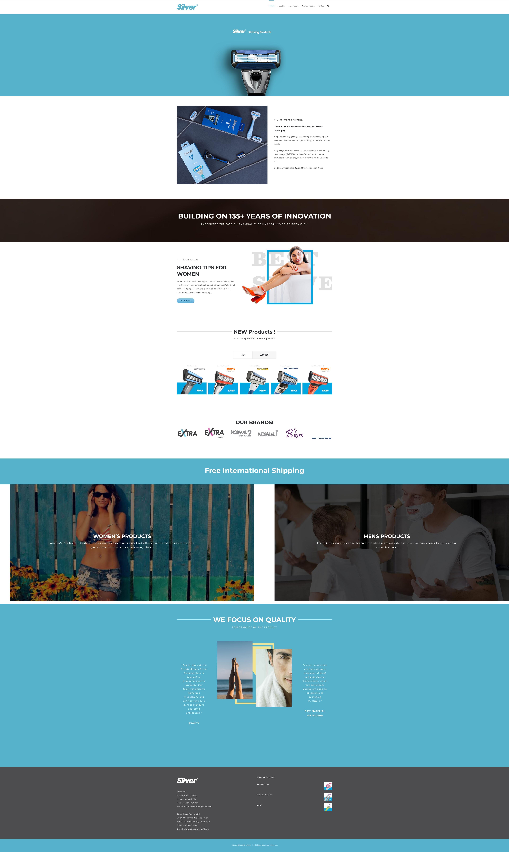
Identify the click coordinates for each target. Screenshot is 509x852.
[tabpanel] (254, 383)
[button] (328, 5)
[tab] (243, 355)
